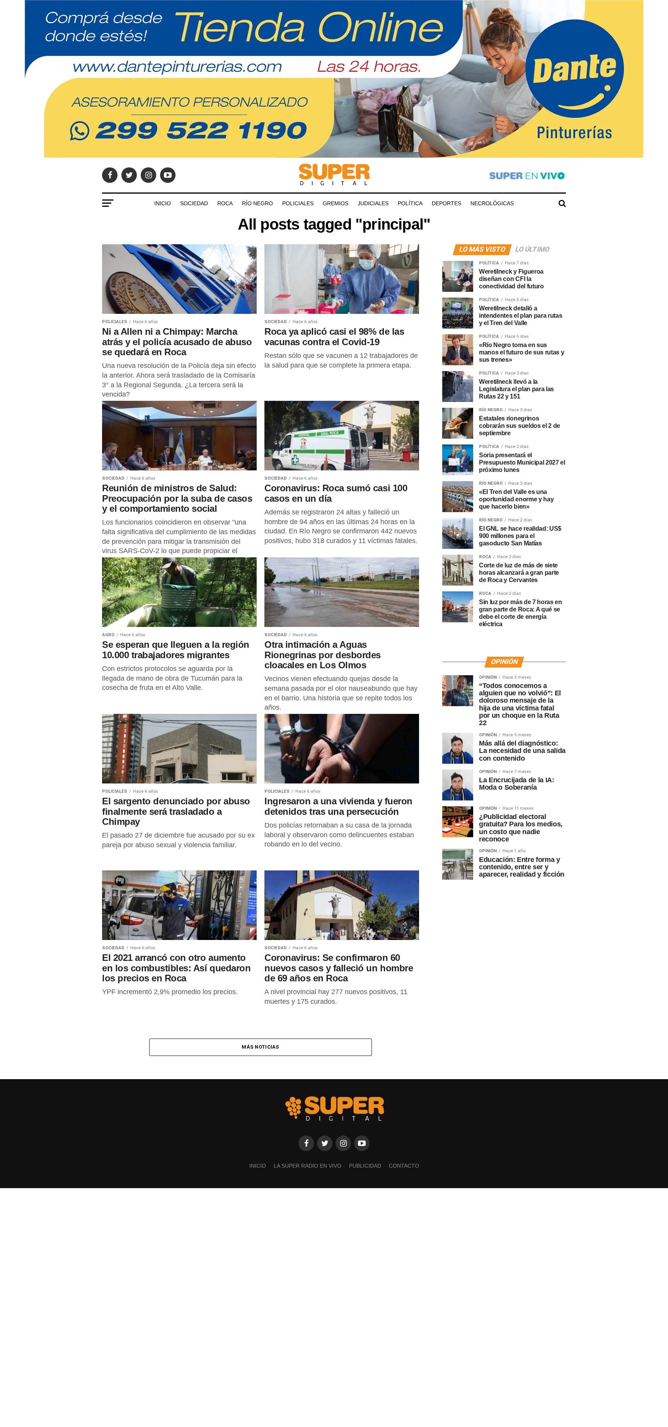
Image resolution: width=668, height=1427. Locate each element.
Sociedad (194, 203)
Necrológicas (492, 203)
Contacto (404, 1166)
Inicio (162, 203)
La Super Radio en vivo (307, 1166)
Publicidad (365, 1166)
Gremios (335, 203)
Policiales (298, 203)
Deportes (446, 203)
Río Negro (257, 203)
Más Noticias (260, 1047)
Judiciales (373, 203)
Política (410, 203)
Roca (225, 203)
